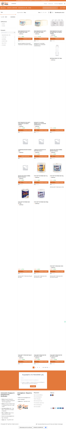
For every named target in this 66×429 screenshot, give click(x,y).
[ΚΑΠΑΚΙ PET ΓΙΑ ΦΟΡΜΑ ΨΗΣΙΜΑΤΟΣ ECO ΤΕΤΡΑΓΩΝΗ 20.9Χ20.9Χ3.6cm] (41, 82)
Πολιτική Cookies (37, 406)
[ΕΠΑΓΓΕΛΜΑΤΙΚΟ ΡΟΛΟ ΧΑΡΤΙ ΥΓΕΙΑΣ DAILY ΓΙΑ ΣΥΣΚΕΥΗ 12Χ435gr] (25, 82)
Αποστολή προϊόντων (38, 400)
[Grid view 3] (50, 12)
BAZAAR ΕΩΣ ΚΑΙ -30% (6, 35)
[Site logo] (5, 3)
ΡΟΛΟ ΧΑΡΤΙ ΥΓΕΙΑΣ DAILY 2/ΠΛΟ (56, 266)
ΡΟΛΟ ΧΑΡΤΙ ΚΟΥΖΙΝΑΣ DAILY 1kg (40, 175)
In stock (3, 25)
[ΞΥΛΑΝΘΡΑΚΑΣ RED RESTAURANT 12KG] (25, 141)
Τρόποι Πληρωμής (37, 398)
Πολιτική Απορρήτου (38, 396)
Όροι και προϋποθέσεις (38, 394)
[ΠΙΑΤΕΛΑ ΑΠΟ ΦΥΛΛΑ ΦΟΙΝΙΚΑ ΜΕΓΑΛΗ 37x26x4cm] (57, 141)
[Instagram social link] (53, 395)
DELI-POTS (4, 43)
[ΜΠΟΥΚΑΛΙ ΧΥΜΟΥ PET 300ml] (57, 50)
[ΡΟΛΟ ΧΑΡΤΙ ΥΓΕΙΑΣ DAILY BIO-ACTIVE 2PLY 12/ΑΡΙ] (41, 315)
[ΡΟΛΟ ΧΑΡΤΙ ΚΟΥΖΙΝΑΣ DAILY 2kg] (57, 167)
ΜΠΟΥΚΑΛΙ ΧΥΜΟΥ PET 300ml (56, 58)
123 (47, 367)
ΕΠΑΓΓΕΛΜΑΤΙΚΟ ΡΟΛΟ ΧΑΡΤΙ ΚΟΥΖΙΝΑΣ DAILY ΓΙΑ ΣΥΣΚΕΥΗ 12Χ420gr (56, 32)
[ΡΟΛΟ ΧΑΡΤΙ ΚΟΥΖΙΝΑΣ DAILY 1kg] (41, 167)
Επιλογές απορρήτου (38, 427)
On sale (3, 23)
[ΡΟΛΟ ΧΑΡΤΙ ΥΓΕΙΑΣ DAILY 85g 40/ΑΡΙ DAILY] (25, 315)
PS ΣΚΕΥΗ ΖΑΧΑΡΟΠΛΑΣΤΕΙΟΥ (4, 46)
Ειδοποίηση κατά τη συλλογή (26, 427)
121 (43, 367)
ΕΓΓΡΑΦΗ (33, 386)
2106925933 (13, 3)
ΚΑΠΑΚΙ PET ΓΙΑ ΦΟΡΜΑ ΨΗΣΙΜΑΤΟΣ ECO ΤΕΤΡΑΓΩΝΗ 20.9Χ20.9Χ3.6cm (40, 123)
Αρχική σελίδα (20, 12)
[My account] (65, 4)
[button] (25, 39)
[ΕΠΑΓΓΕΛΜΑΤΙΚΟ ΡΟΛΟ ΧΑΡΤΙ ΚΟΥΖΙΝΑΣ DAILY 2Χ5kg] (41, 23)
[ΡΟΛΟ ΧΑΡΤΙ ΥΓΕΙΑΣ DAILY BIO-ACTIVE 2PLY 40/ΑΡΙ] (57, 315)
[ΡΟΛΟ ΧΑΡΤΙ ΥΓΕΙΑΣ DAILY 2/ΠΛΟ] (57, 226)
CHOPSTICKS (4, 41)
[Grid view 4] (52, 12)
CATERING (4, 39)
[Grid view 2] (48, 12)
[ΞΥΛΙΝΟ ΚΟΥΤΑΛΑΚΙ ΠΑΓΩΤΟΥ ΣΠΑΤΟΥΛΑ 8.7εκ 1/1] (41, 141)
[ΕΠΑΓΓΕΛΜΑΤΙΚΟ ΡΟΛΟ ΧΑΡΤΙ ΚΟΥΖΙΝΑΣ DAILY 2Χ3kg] (25, 23)
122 (45, 367)
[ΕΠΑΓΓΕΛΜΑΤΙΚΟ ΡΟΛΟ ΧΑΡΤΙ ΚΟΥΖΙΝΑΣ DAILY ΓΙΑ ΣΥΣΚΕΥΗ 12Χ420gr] (57, 23)
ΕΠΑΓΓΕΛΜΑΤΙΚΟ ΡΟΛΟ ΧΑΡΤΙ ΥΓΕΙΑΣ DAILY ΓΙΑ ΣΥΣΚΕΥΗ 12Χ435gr (24, 123)
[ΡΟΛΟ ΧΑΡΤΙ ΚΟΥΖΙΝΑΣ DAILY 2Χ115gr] (25, 194)
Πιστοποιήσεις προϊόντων (39, 402)
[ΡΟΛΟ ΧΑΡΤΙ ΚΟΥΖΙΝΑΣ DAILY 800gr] (41, 194)
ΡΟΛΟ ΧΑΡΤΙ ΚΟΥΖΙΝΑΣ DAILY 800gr (41, 201)
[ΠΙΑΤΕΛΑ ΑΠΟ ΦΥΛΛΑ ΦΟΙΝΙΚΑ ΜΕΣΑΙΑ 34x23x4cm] (25, 167)
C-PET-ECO (4, 37)
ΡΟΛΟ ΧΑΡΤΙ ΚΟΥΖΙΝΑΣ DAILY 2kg (56, 175)
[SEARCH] (56, 8)
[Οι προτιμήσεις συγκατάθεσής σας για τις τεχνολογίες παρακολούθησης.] (65, 322)
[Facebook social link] (51, 395)
